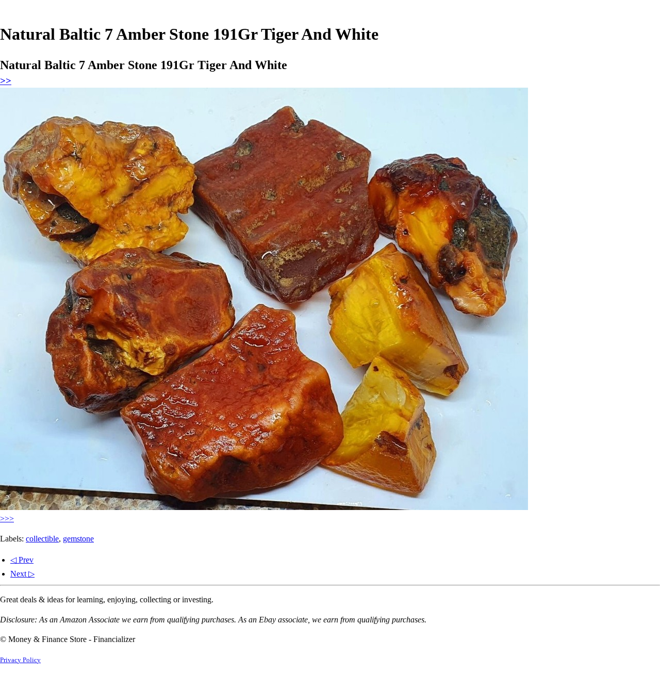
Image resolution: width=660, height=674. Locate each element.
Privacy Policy (20, 660)
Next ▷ (22, 573)
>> (5, 80)
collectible (42, 538)
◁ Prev (22, 559)
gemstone (78, 538)
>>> (7, 518)
